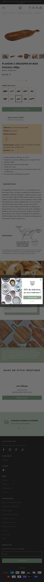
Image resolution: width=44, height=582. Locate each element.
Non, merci (32, 301)
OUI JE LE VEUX (32, 297)
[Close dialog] (41, 279)
